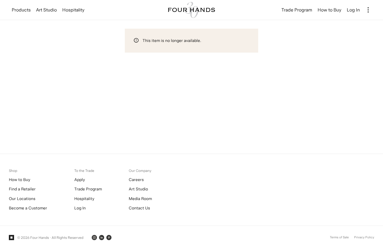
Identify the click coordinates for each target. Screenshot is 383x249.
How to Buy (19, 179)
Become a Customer (28, 208)
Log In (80, 208)
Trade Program (88, 188)
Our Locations (22, 198)
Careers (136, 179)
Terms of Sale (339, 237)
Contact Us (139, 208)
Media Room (140, 198)
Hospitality (84, 198)
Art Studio (138, 188)
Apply (79, 179)
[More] (368, 10)
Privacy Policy (364, 237)
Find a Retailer (22, 188)
